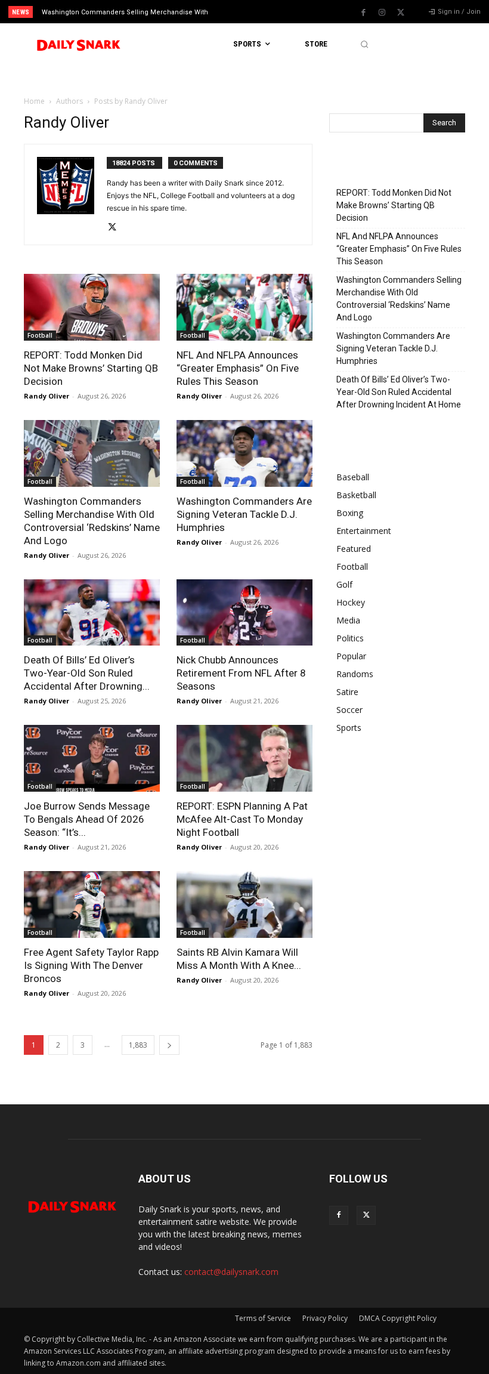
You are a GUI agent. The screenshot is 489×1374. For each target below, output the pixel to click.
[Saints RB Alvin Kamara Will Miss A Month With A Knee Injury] (244, 904)
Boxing (349, 512)
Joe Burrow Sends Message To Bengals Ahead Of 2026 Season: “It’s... (87, 819)
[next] (269, 11)
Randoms (354, 674)
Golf (344, 584)
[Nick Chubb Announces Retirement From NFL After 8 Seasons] (244, 612)
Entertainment (363, 530)
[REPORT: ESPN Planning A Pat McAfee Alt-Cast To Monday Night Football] (244, 758)
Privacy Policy (325, 1318)
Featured (353, 548)
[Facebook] (364, 12)
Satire (347, 691)
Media (348, 620)
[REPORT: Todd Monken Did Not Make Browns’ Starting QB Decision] (92, 307)
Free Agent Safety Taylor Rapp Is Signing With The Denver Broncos (91, 965)
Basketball (356, 495)
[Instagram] (382, 12)
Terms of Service (263, 1318)
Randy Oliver (46, 395)
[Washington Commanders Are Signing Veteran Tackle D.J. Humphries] (244, 453)
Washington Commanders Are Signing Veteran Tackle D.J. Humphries (244, 514)
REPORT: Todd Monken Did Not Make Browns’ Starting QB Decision (91, 368)
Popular (351, 656)
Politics (350, 638)
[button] (364, 44)
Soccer (349, 709)
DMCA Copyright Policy (398, 1318)
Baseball (352, 477)
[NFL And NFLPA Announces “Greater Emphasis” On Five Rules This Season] (244, 307)
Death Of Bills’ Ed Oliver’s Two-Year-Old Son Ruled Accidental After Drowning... (87, 673)
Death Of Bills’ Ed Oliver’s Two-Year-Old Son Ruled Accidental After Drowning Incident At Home (398, 392)
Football (39, 335)
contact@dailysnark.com (231, 1271)
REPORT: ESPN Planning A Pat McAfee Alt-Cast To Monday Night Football (242, 819)
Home (34, 101)
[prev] (250, 11)
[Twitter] (400, 12)
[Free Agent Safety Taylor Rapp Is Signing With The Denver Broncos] (92, 904)
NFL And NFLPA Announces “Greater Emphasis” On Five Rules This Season (238, 368)
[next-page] (169, 1045)
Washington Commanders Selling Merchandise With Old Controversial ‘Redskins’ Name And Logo (399, 298)
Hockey (350, 602)
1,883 (138, 1045)
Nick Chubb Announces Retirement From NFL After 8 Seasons (241, 673)
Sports (348, 727)
